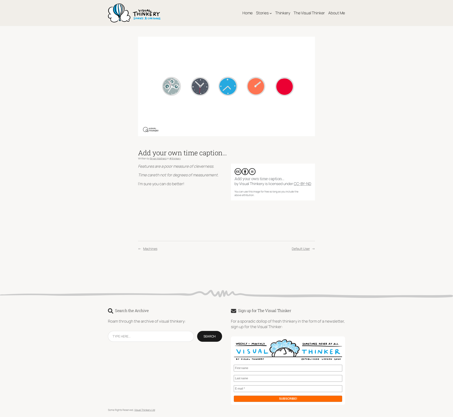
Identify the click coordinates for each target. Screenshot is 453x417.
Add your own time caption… (259, 178)
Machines (150, 248)
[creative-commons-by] (245, 171)
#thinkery (175, 158)
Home (247, 13)
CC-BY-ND (302, 183)
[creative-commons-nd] (252, 171)
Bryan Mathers (158, 158)
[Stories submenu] (270, 13)
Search (209, 336)
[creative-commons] (238, 171)
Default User (301, 248)
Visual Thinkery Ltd (144, 410)
